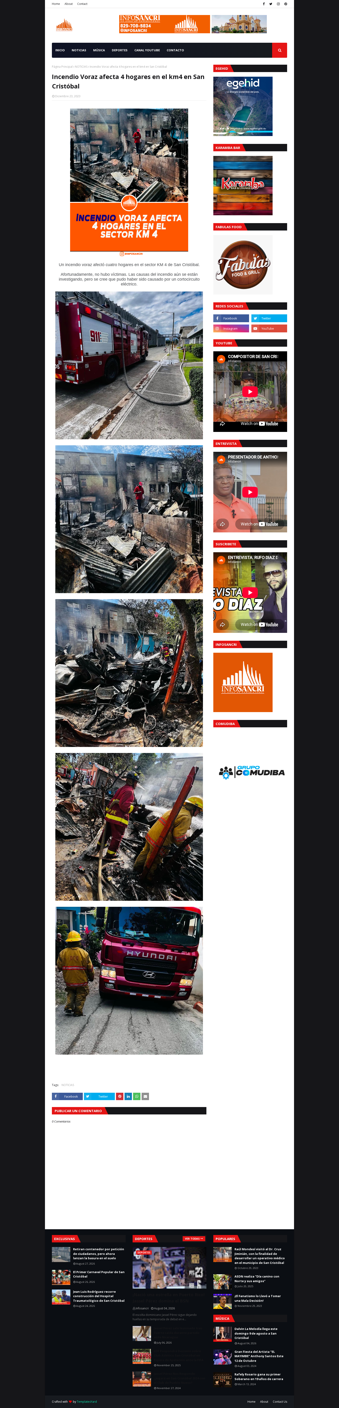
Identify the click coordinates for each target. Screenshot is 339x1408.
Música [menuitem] (99, 50)
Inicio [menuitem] (60, 50)
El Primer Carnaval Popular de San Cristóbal (99, 1274)
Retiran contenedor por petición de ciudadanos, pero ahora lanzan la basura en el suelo (98, 1253)
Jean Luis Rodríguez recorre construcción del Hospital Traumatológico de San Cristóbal (99, 1296)
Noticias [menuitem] (79, 50)
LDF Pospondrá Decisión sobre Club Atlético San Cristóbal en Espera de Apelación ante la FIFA (178, 1355)
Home (56, 4)
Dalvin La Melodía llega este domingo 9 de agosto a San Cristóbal (256, 1333)
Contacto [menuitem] (175, 50)
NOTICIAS (81, 67)
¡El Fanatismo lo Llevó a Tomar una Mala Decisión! (258, 1298)
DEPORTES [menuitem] (120, 50)
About (69, 4)
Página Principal (62, 67)
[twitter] (271, 4)
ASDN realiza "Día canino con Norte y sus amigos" (257, 1278)
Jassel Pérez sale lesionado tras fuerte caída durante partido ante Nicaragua (178, 1332)
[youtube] (269, 328)
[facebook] (264, 4)
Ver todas (192, 1238)
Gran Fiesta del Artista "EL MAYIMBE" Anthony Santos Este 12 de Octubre (259, 1356)
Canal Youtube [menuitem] (147, 50)
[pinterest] (285, 4)
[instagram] (278, 4)
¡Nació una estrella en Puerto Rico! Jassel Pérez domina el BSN (169, 1298)
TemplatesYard (87, 1402)
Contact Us (280, 1402)
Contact (82, 4)
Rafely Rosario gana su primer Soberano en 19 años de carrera (259, 1376)
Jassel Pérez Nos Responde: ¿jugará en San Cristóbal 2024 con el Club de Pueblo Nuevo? (179, 1378)
